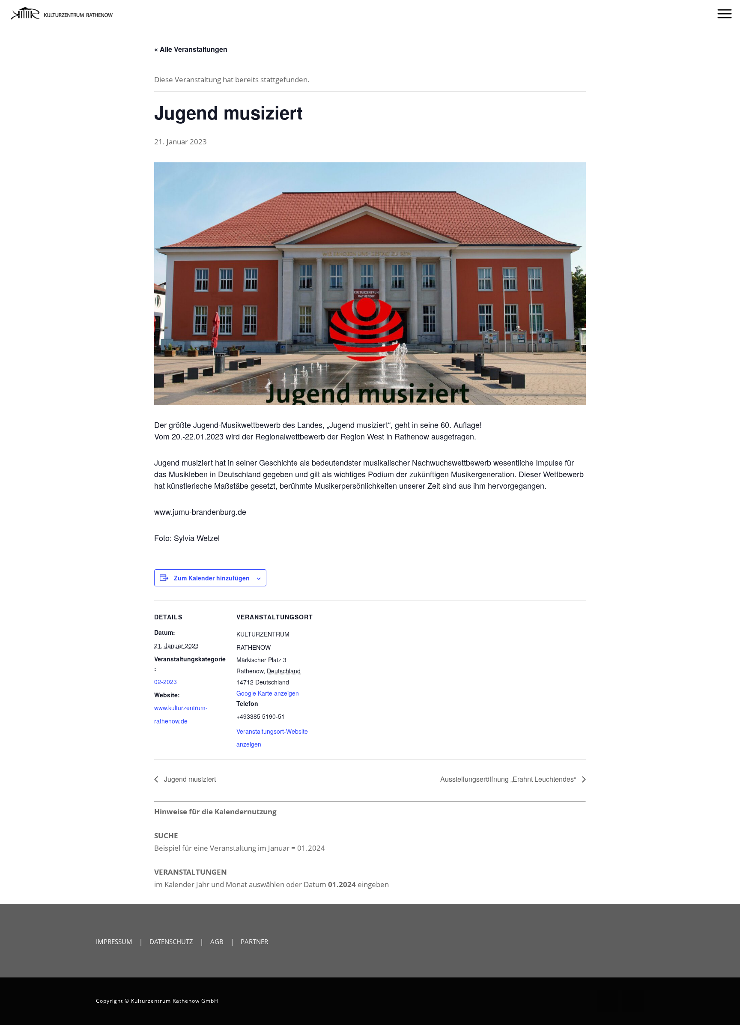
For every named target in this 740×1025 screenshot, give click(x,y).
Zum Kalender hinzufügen (212, 578)
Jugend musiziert (189, 779)
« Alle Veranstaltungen (190, 49)
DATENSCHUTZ (171, 941)
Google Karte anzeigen (267, 693)
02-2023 (165, 681)
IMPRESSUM (114, 941)
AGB (217, 941)
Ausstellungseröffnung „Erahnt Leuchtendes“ (509, 779)
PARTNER (254, 941)
